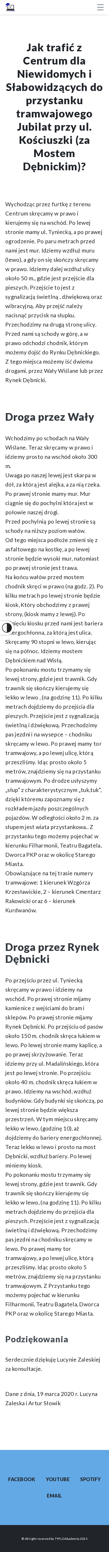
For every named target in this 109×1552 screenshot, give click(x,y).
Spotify (90, 1479)
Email (54, 1496)
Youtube (58, 1479)
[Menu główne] (100, 7)
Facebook (21, 1479)
